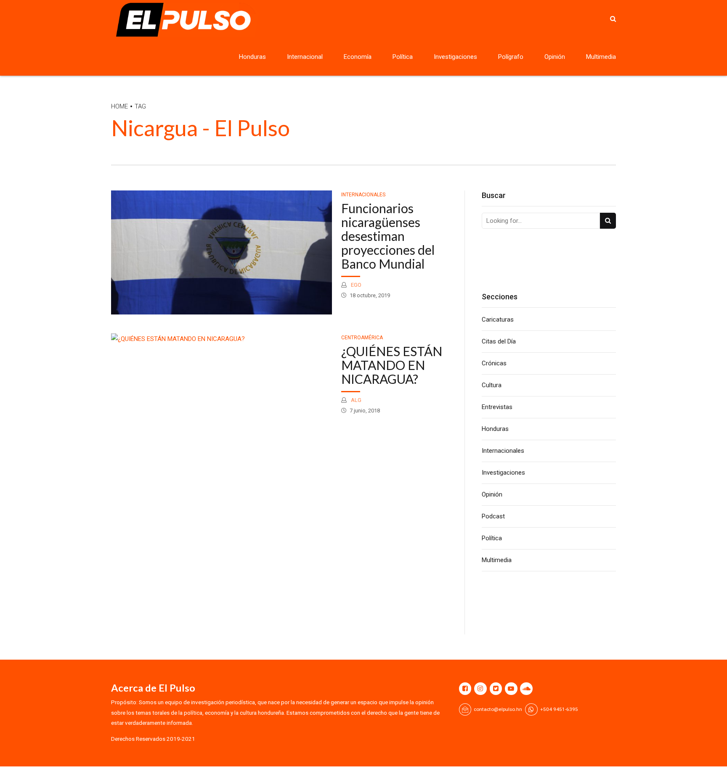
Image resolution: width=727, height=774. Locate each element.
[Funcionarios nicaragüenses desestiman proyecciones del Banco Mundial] (221, 252)
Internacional (305, 57)
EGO (355, 285)
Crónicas (494, 363)
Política (403, 57)
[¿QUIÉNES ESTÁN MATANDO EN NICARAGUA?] (221, 339)
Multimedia (601, 57)
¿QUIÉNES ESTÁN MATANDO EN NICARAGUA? (391, 364)
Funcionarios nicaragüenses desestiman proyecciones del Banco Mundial (388, 236)
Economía (357, 57)
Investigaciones (455, 57)
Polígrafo (510, 57)
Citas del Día (499, 341)
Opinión (554, 57)
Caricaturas (498, 319)
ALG (355, 400)
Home (119, 106)
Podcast (493, 516)
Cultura (491, 385)
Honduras (252, 57)
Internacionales (363, 195)
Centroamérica (362, 338)
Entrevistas (497, 407)
